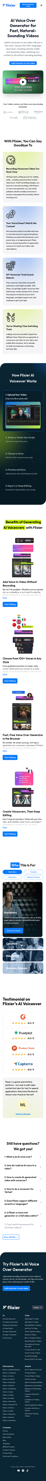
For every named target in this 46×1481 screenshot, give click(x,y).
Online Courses (30, 1379)
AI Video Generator (10, 1332)
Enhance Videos (30, 1335)
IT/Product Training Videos (31, 1415)
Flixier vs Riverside (9, 1401)
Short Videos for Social (33, 1370)
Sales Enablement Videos (34, 1405)
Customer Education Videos (32, 1395)
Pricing (5, 1431)
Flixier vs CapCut (9, 1379)
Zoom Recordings (31, 1356)
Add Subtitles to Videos (33, 1325)
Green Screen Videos (32, 1353)
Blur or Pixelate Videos (33, 1338)
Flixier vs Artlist (8, 1411)
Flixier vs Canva (8, 1376)
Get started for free (28, 5)
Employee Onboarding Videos (33, 1390)
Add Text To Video (31, 1328)
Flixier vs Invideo (8, 1398)
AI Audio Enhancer (9, 1319)
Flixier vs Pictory (8, 1408)
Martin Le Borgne (23, 1114)
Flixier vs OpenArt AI (10, 1405)
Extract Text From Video (33, 1359)
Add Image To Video (32, 1319)
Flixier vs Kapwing (9, 1414)
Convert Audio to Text (32, 1350)
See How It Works (13, 931)
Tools (27, 1315)
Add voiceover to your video (23, 63)
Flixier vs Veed (8, 1392)
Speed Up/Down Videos (33, 1341)
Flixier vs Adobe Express (11, 1370)
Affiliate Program (9, 1447)
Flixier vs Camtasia (9, 1373)
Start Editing (10, 604)
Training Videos (30, 1373)
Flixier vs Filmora (9, 1385)
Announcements (8, 1434)
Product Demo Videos (32, 1376)
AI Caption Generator (10, 1322)
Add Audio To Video (32, 1322)
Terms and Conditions (10, 1456)
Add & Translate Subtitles (33, 1382)
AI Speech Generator (10, 1325)
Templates (6, 1444)
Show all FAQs (10, 1237)
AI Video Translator (10, 1335)
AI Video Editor (8, 1328)
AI (3, 1315)
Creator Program (9, 1450)
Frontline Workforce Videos (32, 1409)
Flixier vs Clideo (8, 1395)
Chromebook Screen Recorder (32, 1345)
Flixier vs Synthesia (9, 1389)
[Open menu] (41, 5)
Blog (4, 1440)
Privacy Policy (7, 1453)
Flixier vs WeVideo (9, 1420)
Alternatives (8, 1366)
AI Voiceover (7, 1338)
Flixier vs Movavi (8, 1417)
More (5, 598)
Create (28, 1366)
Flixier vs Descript (9, 1382)
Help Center (7, 1437)
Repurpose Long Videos (33, 1385)
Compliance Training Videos (32, 1401)
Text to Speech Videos (33, 1332)
